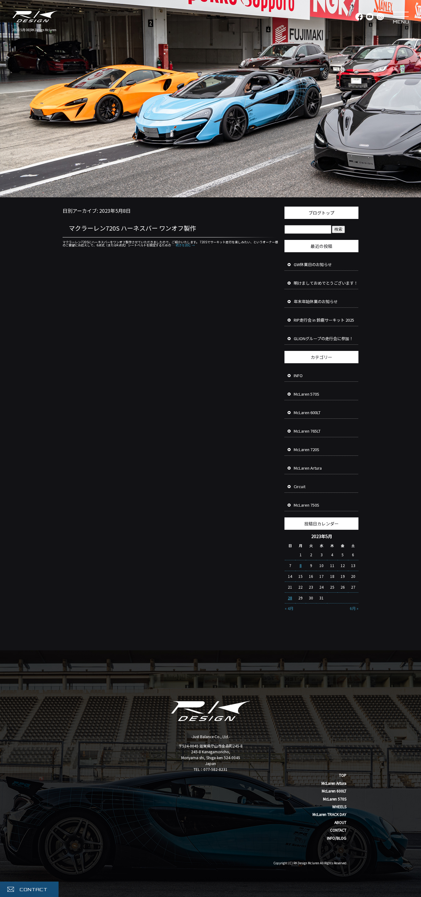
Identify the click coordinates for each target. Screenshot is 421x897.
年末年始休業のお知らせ (316, 301)
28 (290, 597)
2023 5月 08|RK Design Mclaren (34, 29)
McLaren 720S (306, 449)
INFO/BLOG (336, 838)
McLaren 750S (306, 505)
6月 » (354, 608)
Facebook (358, 17)
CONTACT (338, 830)
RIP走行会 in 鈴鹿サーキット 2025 (324, 320)
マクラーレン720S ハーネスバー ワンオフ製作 (132, 228)
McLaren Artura (308, 468)
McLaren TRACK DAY (329, 814)
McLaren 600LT (307, 412)
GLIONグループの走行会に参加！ (323, 338)
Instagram (380, 17)
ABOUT (340, 822)
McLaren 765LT (307, 431)
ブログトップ (321, 213)
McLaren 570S (306, 394)
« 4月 (289, 608)
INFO (298, 375)
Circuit (299, 486)
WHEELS (339, 806)
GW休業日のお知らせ (313, 264)
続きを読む (185, 245)
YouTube (369, 17)
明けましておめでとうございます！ (326, 283)
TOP (342, 775)
